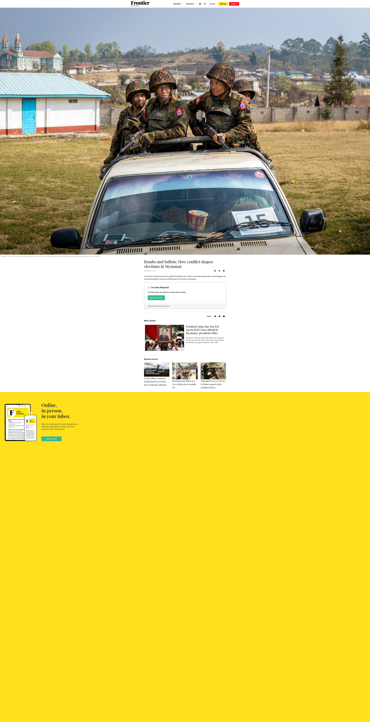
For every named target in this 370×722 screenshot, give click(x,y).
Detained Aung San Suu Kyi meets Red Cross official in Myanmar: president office (202, 330)
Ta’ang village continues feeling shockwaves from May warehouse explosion (155, 381)
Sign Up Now (51, 439)
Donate (234, 4)
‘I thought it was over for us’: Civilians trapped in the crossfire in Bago (213, 384)
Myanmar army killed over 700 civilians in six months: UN (184, 384)
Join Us (223, 4)
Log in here (165, 306)
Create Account (156, 298)
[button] (215, 271)
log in (212, 4)
